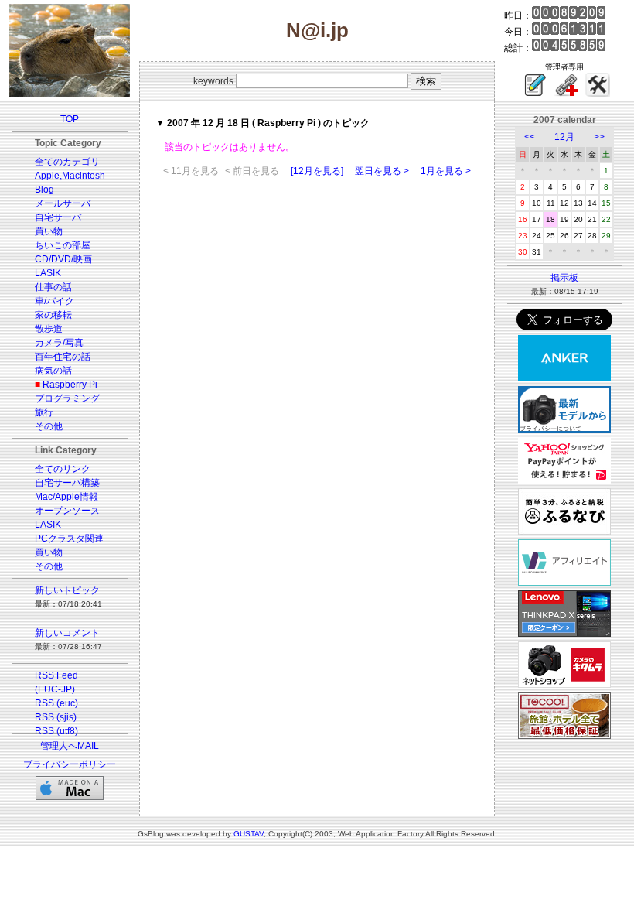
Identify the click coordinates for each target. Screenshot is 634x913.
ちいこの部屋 (62, 245)
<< (529, 137)
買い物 (49, 231)
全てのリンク (62, 468)
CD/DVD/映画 (63, 259)
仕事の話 (53, 287)
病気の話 (53, 370)
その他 (49, 426)
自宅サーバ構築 (67, 482)
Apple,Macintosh (70, 175)
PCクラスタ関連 (69, 538)
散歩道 (49, 328)
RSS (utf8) (56, 731)
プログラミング (67, 398)
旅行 (44, 412)
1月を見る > (446, 171)
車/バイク (54, 301)
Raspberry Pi (70, 384)
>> (599, 137)
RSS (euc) (56, 703)
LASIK (48, 273)
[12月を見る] (317, 171)
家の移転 (53, 314)
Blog (44, 189)
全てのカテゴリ (67, 161)
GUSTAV (248, 833)
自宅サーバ (58, 217)
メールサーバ (62, 203)
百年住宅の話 (62, 356)
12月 (564, 137)
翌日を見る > (382, 171)
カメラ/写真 (59, 342)
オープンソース (67, 510)
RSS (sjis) (56, 717)
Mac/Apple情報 (66, 496)
